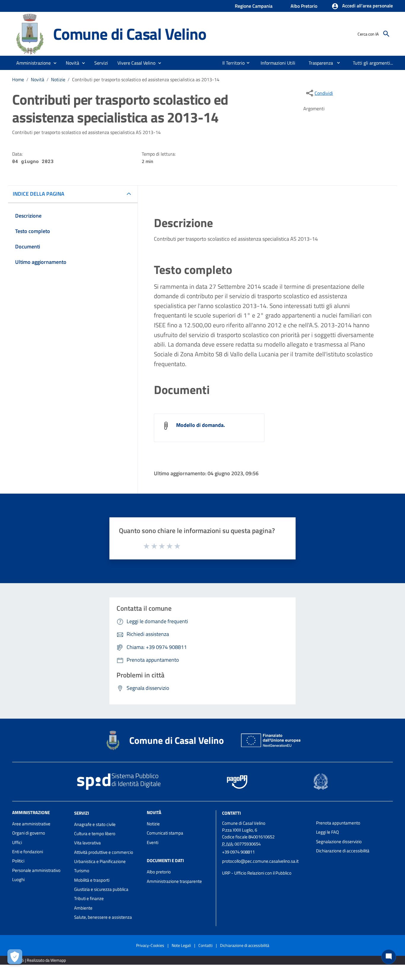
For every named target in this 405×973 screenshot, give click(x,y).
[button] (362, 6)
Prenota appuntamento (338, 822)
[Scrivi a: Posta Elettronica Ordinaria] (266, 867)
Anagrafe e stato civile (95, 824)
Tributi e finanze (89, 898)
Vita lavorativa (87, 842)
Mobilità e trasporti (91, 880)
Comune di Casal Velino (129, 33)
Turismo (81, 870)
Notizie (58, 79)
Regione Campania (253, 5)
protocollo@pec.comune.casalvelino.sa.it (260, 861)
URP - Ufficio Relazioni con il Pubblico (256, 873)
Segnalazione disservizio (339, 841)
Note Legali (181, 945)
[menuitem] (231, 63)
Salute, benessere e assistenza (103, 917)
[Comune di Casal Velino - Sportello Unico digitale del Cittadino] (30, 33)
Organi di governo (28, 833)
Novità (37, 79)
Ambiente (83, 908)
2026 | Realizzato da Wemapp (40, 960)
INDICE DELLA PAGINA (38, 194)
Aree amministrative (31, 823)
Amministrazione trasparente (174, 881)
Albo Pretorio (304, 5)
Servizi (81, 813)
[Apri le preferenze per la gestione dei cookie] (14, 956)
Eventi (152, 842)
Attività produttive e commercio (103, 852)
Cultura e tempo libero (94, 833)
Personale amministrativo (36, 870)
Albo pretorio (159, 871)
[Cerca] (386, 33)
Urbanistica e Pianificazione (100, 861)
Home (18, 79)
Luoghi (18, 879)
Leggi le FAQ (327, 832)
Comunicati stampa (165, 833)
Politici (18, 860)
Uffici (17, 842)
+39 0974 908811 (238, 851)
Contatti (231, 813)
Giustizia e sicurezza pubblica (101, 889)
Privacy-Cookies (150, 945)
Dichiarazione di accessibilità (342, 850)
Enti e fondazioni (27, 851)
